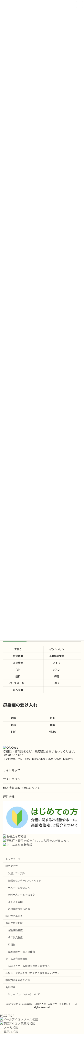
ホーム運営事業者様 (17, 958)
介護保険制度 (15, 930)
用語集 (11, 944)
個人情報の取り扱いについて (21, 788)
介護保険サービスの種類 (21, 951)
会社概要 (10, 987)
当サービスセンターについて (24, 994)
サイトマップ (11, 770)
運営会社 (8, 796)
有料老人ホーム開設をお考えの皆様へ (29, 965)
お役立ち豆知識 (14, 923)
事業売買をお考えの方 (18, 980)
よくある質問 (15, 901)
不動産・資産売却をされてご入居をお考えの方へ (32, 973)
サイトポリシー (13, 779)
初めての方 (12, 866)
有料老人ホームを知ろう (21, 894)
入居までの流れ (16, 873)
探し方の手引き (14, 916)
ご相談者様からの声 (19, 909)
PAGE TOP (7, 1015)
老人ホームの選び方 (19, 887)
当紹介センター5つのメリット (24, 880)
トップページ (13, 859)
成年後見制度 (15, 937)
